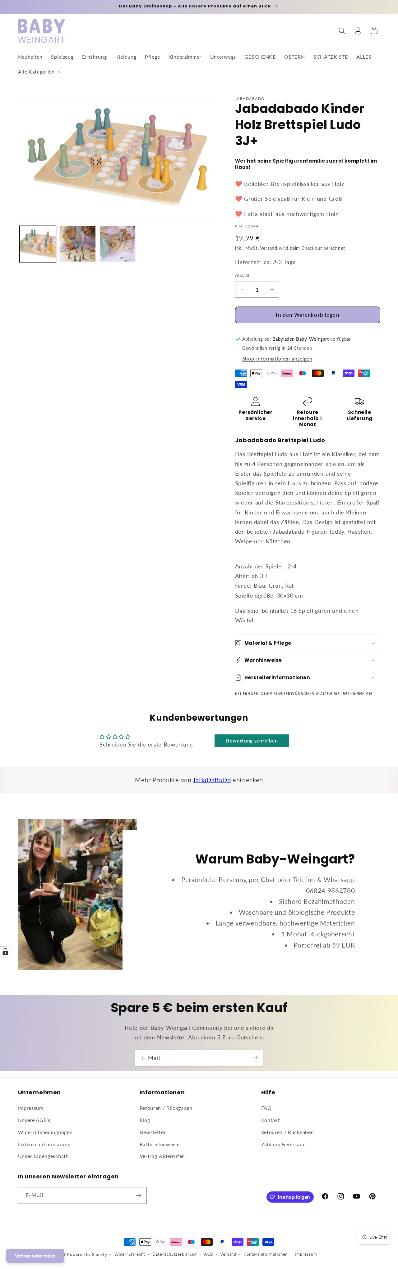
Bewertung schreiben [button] (252, 740)
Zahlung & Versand (283, 1144)
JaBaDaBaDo (212, 779)
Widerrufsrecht (129, 1254)
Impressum (31, 1108)
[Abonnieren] (255, 1058)
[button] (39, 71)
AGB (208, 1254)
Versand (268, 248)
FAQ (266, 1108)
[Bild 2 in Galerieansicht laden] (77, 244)
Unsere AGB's (34, 1120)
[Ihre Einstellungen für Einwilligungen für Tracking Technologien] (5, 952)
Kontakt (270, 1120)
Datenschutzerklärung (44, 1144)
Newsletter (153, 1132)
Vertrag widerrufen (162, 1156)
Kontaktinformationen (265, 1254)
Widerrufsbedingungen (45, 1132)
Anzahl (242, 275)
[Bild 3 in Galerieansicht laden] (118, 244)
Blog (145, 1120)
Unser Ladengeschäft (43, 1156)
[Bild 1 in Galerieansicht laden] (38, 244)
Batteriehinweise (160, 1144)
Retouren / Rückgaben (166, 1108)
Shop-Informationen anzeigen (277, 358)
